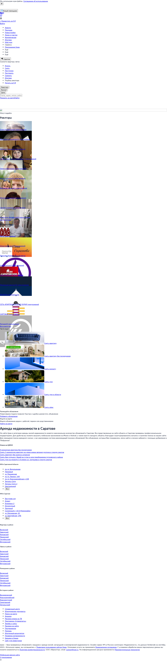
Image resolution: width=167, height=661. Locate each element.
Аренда (8, 27)
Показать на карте (7, 98)
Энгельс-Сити (10, 481)
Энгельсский (5, 605)
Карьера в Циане (11, 638)
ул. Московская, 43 (12, 513)
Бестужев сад (10, 498)
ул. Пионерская (11, 474)
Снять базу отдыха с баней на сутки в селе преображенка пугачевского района (31, 457)
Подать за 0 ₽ (10, 83)
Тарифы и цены (11, 623)
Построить (9, 73)
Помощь (8, 631)
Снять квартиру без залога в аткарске (15, 455)
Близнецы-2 (9, 503)
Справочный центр (12, 609)
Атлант (7, 501)
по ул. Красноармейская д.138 (17, 479)
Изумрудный (10, 506)
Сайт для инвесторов (13, 640)
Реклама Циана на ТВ (13, 618)
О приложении (6, 657)
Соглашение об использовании (35, 1)
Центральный (10, 486)
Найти (16, 98)
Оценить (8, 75)
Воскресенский (6, 595)
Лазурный (9, 508)
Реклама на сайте (12, 626)
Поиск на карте (11, 614)
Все (7, 489)
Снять (7, 68)
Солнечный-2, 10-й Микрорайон (17, 511)
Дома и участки (11, 35)
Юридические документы (15, 611)
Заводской (4, 532)
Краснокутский (6, 600)
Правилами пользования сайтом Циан (51, 647)
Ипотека (8, 40)
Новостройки (10, 32)
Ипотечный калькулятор (14, 633)
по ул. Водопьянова (12, 469)
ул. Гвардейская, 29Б (13, 515)
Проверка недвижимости (15, 636)
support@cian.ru (72, 649)
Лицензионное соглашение (106, 647)
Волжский (4, 529)
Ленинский (4, 537)
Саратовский (5, 602)
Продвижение (10, 628)
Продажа (8, 30)
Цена (3, 92)
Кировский (4, 534)
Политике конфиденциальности (32, 649)
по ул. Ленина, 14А (12, 476)
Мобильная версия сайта (10, 655)
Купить (7, 66)
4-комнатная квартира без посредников (16, 450)
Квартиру (4, 87)
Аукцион (8, 616)
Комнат (4, 90)
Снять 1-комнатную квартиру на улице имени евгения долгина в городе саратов (32, 452)
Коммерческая (10, 37)
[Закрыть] (1, 3)
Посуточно (9, 70)
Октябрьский (5, 539)
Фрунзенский (5, 542)
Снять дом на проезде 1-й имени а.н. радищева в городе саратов (26, 459)
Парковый (9, 471)
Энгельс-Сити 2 (11, 484)
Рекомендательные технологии (127, 649)
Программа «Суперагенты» (15, 621)
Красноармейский (7, 597)
